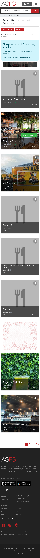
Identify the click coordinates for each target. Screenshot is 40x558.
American (31, 34)
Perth (34, 532)
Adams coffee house (14, 99)
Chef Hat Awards (22, 502)
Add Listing (5, 503)
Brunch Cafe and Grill (14, 141)
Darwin (4, 535)
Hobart (18, 535)
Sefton (18, 15)
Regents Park (7, 388)
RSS (2, 515)
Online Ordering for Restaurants (23, 497)
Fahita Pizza (9, 225)
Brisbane (20, 532)
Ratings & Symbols (4, 507)
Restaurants (7, 29)
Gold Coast (26, 535)
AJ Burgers (9, 183)
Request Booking (29, 135)
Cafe (19, 34)
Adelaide (28, 532)
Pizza (24, 34)
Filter (20, 29)
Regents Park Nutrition (15, 382)
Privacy (32, 551)
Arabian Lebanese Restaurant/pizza (19, 424)
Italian (5, 427)
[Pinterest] (17, 525)
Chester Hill (6, 147)
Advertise (4, 500)
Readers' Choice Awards (25, 505)
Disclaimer (20, 553)
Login (28, 4)
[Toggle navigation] (36, 4)
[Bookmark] (35, 73)
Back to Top (33, 444)
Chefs (18, 512)
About (3, 496)
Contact (4, 512)
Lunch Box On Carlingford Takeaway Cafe (19, 266)
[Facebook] (4, 525)
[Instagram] (10, 525)
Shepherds (8, 309)
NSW (3, 15)
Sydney (10, 15)
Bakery (4, 36)
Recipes (19, 508)
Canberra (11, 535)
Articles (18, 515)
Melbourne (12, 532)
